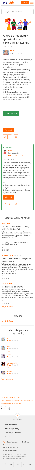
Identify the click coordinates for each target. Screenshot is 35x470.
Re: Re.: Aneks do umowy (12, 287)
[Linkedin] (30, 464)
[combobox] (17, 11)
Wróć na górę (17, 419)
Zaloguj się (25, 2)
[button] (5, 137)
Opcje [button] (16, 137)
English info (25, 442)
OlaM (10, 151)
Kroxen (13, 50)
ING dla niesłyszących (12, 442)
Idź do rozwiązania (11, 113)
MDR (10, 445)
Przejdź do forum (7, 307)
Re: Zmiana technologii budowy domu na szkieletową (15, 227)
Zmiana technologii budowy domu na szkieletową (16, 259)
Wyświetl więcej (7, 379)
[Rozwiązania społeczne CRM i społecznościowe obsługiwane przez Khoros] (5, 408)
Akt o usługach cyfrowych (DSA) (12, 403)
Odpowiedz (8, 130)
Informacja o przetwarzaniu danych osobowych (17, 400)
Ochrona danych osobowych (11, 447)
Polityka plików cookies (10, 450)
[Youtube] (17, 464)
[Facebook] (5, 464)
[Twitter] (11, 464)
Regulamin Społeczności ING (10, 397)
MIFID (4, 445)
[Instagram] (23, 464)
